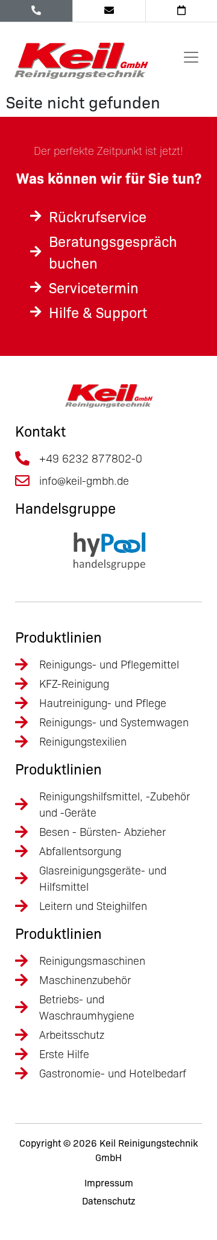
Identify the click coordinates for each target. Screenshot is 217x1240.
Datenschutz (108, 1201)
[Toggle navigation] (191, 57)
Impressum (108, 1183)
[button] (21, 1218)
